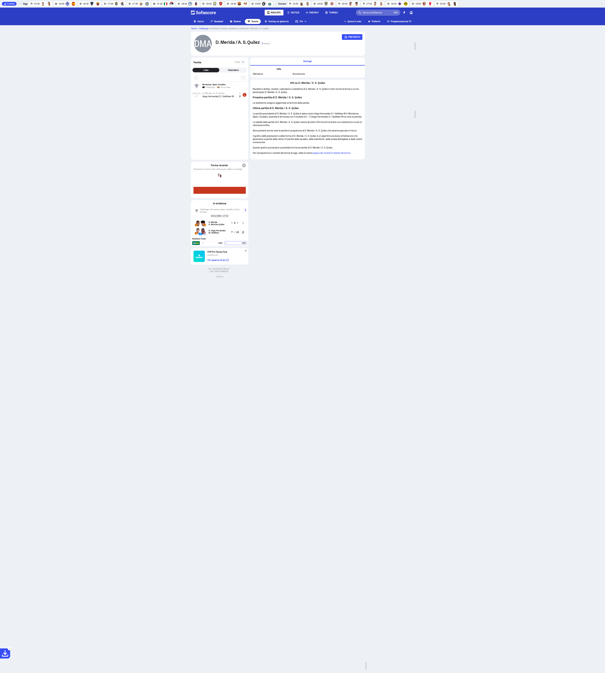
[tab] (307, 62)
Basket (237, 21)
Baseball (218, 21)
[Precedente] (20, 3)
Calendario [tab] (233, 70)
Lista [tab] (206, 70)
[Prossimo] (601, 3)
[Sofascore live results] (203, 13)
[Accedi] (411, 12)
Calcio (200, 21)
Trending (10, 4)
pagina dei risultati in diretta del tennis (331, 153)
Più (299, 21)
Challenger (204, 28)
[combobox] (239, 62)
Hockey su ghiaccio (278, 21)
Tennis (254, 21)
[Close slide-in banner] (9, 648)
